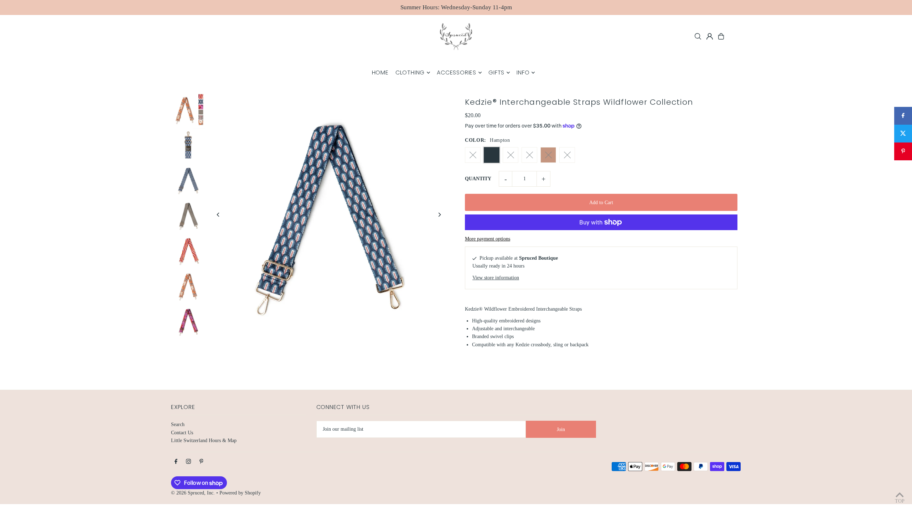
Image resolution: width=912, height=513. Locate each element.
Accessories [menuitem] (456, 72)
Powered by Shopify (240, 493)
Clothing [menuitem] (410, 72)
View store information (495, 277)
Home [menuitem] (380, 72)
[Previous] (218, 215)
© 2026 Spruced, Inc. (193, 493)
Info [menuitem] (523, 72)
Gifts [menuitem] (496, 72)
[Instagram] (188, 462)
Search (178, 424)
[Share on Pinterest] (903, 151)
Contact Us (182, 432)
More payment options (487, 239)
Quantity (478, 178)
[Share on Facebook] (903, 116)
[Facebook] (176, 462)
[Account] (709, 36)
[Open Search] (698, 36)
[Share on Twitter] (903, 133)
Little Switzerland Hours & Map (204, 440)
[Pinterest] (201, 462)
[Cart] (721, 36)
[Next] (439, 215)
